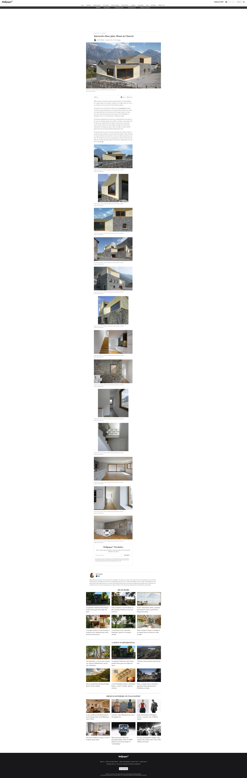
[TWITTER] (97, 576)
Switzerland (122, 108)
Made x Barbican (107, 7)
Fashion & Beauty (125, 5)
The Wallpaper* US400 (119, 7)
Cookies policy (143, 761)
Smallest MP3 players (132, 7)
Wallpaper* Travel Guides (145, 7)
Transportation (140, 5)
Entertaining (153, 5)
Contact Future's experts (111, 761)
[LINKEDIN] (99, 576)
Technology (133, 5)
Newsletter (130, 97)
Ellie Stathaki (101, 40)
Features (119, 40)
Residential (104, 33)
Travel (147, 5)
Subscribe (238, 1)
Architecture (88, 5)
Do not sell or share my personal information (128, 764)
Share (97, 97)
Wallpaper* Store (161, 5)
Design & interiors (97, 5)
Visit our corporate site (137, 774)
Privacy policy (135, 761)
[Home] (82, 5)
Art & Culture (106, 5)
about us (102, 761)
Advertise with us (111, 764)
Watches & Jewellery (115, 5)
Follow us (123, 97)
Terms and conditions (124, 761)
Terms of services (109, 558)
